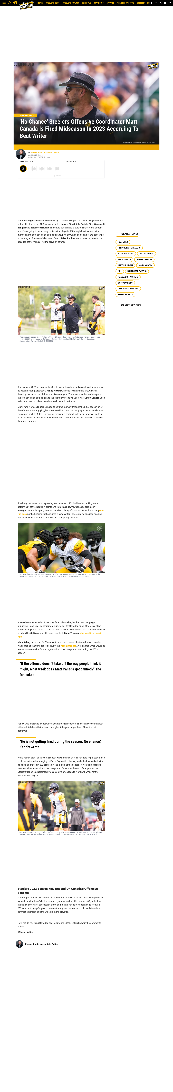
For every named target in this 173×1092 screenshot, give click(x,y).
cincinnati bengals (128, 288)
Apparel (110, 3)
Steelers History (145, 3)
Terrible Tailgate (125, 3)
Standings (99, 3)
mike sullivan (125, 265)
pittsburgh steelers (129, 248)
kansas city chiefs (128, 277)
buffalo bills (125, 283)
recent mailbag (68, 645)
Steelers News (53, 3)
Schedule (86, 3)
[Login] (15, 3)
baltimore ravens (137, 271)
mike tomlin (124, 259)
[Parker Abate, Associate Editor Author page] (21, 154)
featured (123, 242)
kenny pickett (125, 294)
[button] (4, 3)
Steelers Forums (71, 3)
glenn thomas (144, 259)
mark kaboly (145, 265)
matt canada (146, 253)
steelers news (126, 253)
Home (40, 3)
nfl (120, 271)
